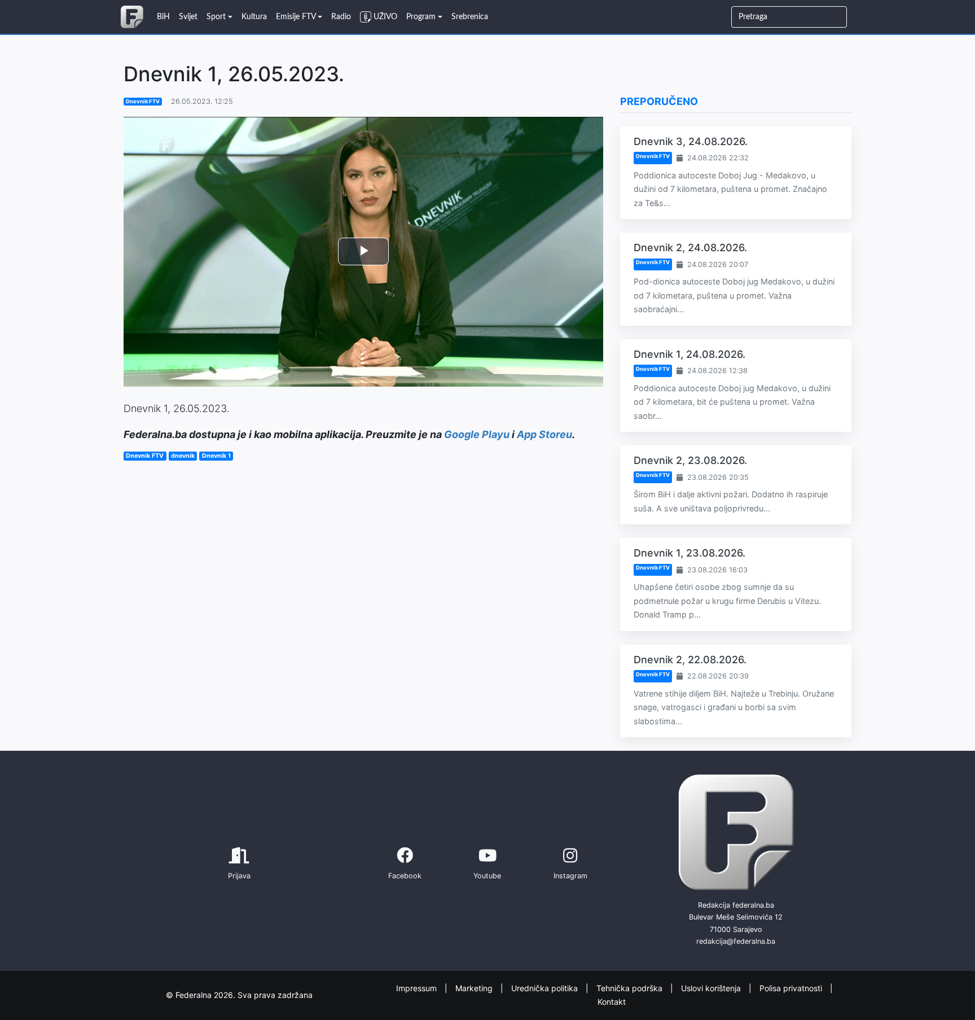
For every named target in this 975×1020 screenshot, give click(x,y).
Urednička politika (545, 987)
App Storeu (544, 434)
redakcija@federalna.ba (735, 941)
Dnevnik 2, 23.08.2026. (690, 460)
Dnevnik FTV (143, 101)
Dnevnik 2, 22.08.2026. (690, 660)
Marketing (475, 987)
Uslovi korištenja (712, 987)
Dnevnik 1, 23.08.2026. (689, 553)
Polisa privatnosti (791, 987)
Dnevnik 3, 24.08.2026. (691, 141)
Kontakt (612, 1001)
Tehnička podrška (630, 987)
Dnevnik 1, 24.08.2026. (689, 354)
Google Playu (477, 434)
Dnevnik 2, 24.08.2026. (690, 247)
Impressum (417, 987)
